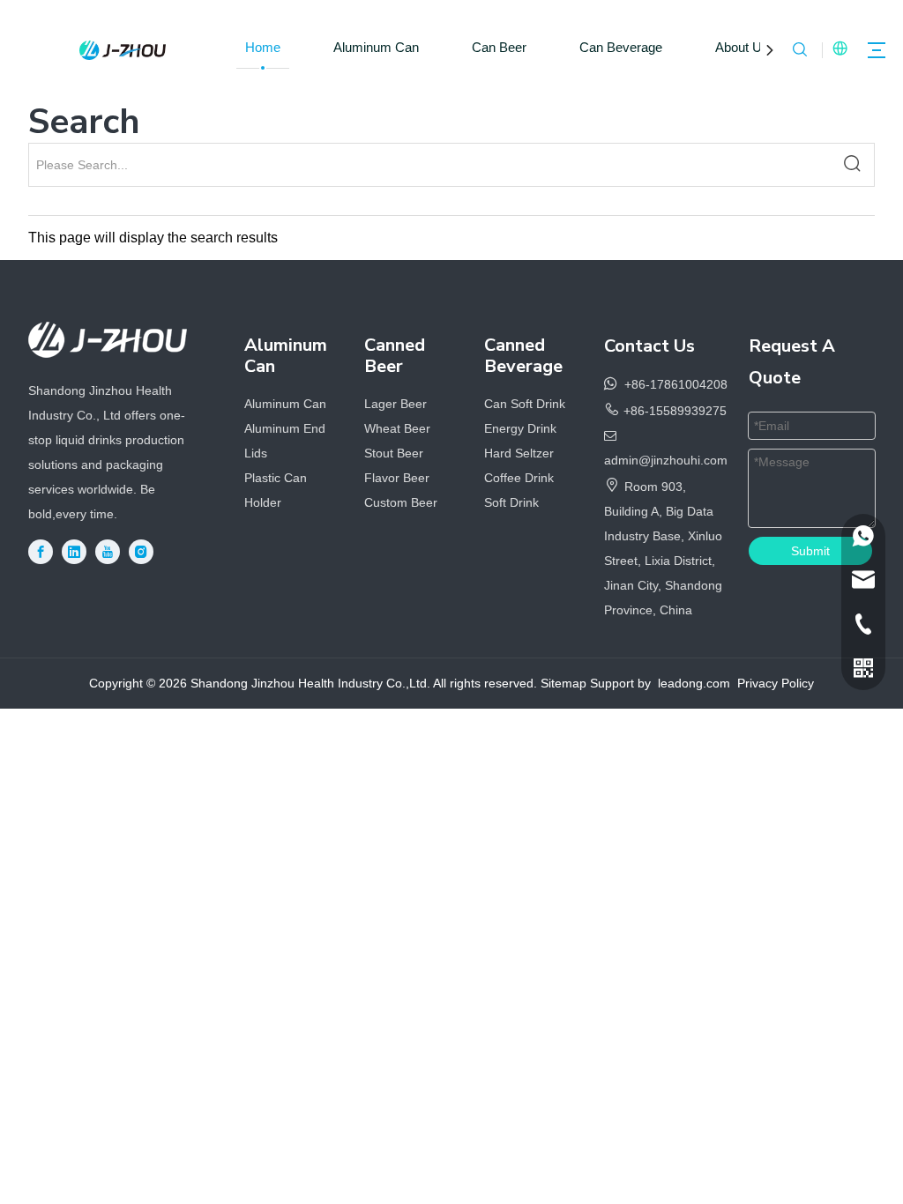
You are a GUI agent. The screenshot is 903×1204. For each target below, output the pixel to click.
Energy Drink (520, 428)
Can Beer (499, 47)
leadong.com (694, 683)
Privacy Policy (775, 683)
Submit (810, 551)
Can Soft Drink (524, 404)
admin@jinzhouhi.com (666, 460)
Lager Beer (395, 404)
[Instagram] (141, 551)
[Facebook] (40, 551)
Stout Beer (393, 453)
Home (262, 47)
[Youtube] (107, 551)
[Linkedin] (74, 551)
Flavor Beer (396, 478)
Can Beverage (620, 47)
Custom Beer (400, 502)
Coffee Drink (519, 478)
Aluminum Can (376, 47)
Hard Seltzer (519, 453)
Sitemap (563, 683)
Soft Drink (511, 502)
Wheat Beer (397, 428)
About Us (742, 47)
